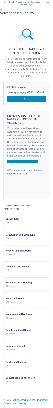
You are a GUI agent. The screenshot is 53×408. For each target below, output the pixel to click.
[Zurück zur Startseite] (17, 12)
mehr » (30, 5)
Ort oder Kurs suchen (16, 87)
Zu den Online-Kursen (23, 161)
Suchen (27, 99)
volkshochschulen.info (24, 400)
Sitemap (22, 403)
